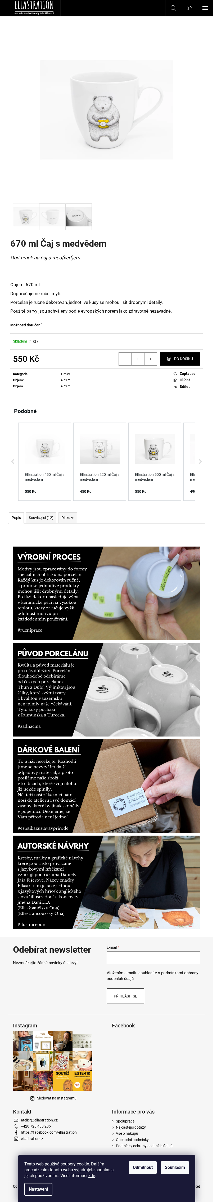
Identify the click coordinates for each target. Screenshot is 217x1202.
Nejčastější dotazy (131, 1127)
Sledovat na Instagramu (56, 1098)
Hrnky (65, 374)
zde (91, 1175)
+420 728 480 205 (36, 1126)
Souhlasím (175, 1167)
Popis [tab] (16, 518)
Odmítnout (143, 1167)
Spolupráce (125, 1121)
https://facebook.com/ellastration (49, 1132)
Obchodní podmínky (132, 1140)
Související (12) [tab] (41, 518)
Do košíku (183, 359)
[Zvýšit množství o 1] (150, 359)
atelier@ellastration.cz (39, 1120)
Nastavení (38, 1189)
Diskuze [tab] (67, 518)
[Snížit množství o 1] (125, 359)
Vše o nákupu (127, 1133)
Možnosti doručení (26, 325)
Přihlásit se (125, 996)
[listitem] (44, 462)
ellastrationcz (32, 1139)
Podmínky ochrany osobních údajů (144, 1146)
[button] (13, 462)
